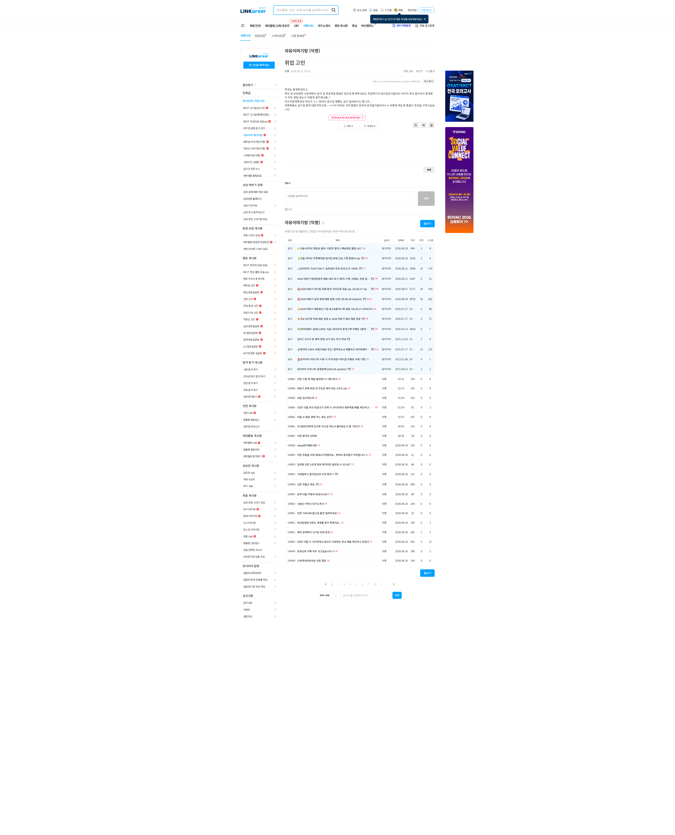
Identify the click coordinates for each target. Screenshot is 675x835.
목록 (429, 169)
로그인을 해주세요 (259, 65)
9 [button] (381, 584)
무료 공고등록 (427, 25)
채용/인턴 (255, 25)
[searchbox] (366, 595)
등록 (426, 198)
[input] (350, 198)
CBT (296, 24)
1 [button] (331, 584)
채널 (354, 25)
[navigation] (259, 93)
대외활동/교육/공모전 (277, 25)
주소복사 (428, 81)
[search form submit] (333, 10)
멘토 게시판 (341, 25)
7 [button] (369, 584)
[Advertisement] (359, 148)
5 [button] (356, 584)
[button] (326, 584)
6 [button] (362, 584)
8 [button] (375, 584)
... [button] (387, 584)
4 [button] (350, 584)
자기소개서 (324, 25)
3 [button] (344, 584)
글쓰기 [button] (427, 223)
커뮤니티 (308, 25)
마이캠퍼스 (367, 25)
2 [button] (338, 584)
